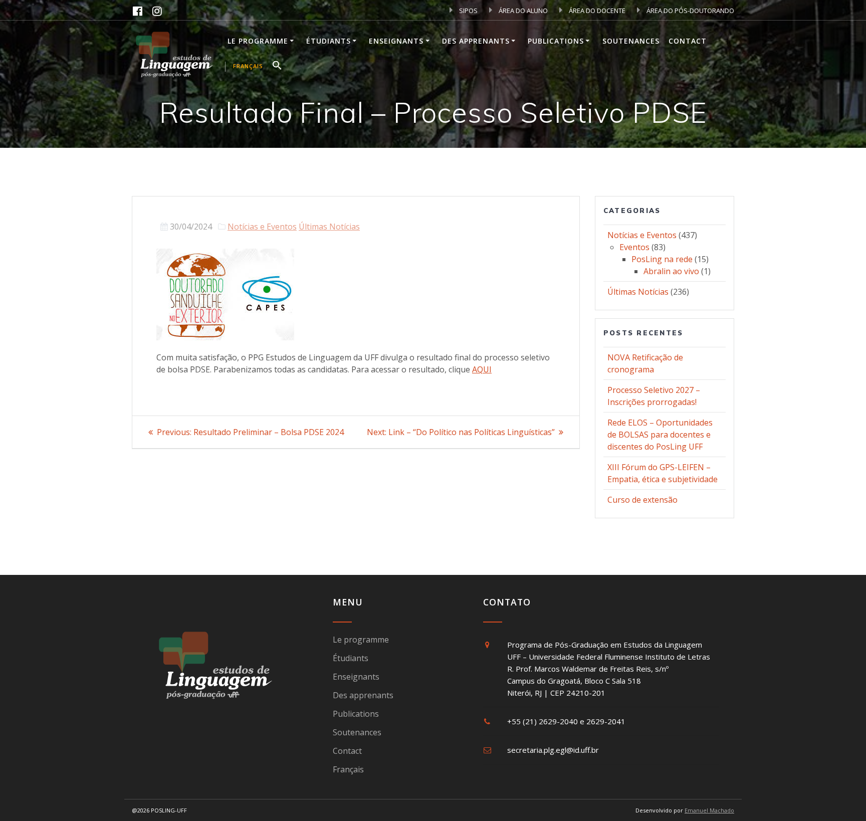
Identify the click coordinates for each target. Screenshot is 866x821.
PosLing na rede (662, 259)
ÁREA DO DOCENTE (596, 10)
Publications (556, 41)
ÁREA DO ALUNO (522, 10)
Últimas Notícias (329, 226)
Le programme (258, 41)
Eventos (634, 247)
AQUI (482, 369)
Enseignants (396, 41)
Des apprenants (476, 41)
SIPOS (468, 10)
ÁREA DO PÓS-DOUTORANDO (689, 10)
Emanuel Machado (709, 810)
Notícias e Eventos (262, 226)
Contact (688, 41)
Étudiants (328, 41)
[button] (277, 66)
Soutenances (631, 41)
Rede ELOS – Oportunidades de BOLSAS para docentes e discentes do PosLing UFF (660, 434)
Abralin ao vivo (671, 271)
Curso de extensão (642, 499)
